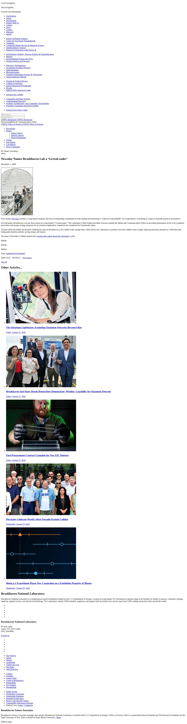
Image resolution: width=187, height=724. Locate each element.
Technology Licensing (15, 694)
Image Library (17, 133)
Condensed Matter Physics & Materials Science (25, 45)
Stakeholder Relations (15, 696)
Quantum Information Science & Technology (24, 75)
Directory (10, 32)
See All (4, 262)
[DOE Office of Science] (22, 124)
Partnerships (11, 683)
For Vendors (11, 685)
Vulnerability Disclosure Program (19, 703)
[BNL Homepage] (16, 120)
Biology (9, 57)
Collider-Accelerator (14, 83)
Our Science (11, 16)
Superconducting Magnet (16, 77)
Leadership (10, 662)
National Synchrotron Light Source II (21, 50)
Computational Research (16, 101)
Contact (9, 30)
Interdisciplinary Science (16, 48)
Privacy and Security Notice (17, 701)
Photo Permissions (18, 138)
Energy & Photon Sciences (17, 39)
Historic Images (17, 135)
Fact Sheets (10, 142)
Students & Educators (15, 698)
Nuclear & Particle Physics (17, 81)
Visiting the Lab (12, 665)
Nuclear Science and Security (18, 61)
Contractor (28, 705)
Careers (9, 25)
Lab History (11, 144)
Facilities (9, 676)
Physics (9, 88)
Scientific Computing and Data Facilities (22, 106)
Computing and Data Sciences (18, 99)
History (9, 660)
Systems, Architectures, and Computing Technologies (27, 103)
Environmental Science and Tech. (19, 59)
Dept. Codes (22, 110)
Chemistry (10, 43)
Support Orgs (11, 110)
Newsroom (10, 129)
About (8, 18)
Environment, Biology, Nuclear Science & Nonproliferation (30, 54)
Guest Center (11, 678)
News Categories (13, 147)
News (8, 27)
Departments (11, 21)
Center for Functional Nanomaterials (20, 41)
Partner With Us (12, 23)
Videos (9, 140)
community (10, 253)
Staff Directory (12, 669)
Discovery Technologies (16, 65)
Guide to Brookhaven (15, 680)
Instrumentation (12, 70)
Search (9, 34)
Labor (20, 705)
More (58, 717)
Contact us (5, 636)
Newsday (15, 219)
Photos (9, 131)
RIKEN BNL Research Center (18, 90)
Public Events (11, 692)
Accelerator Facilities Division (18, 68)
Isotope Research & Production (18, 86)
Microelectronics (12, 72)
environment (20, 253)
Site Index (10, 667)
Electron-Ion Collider (14, 95)
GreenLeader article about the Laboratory (53, 236)
